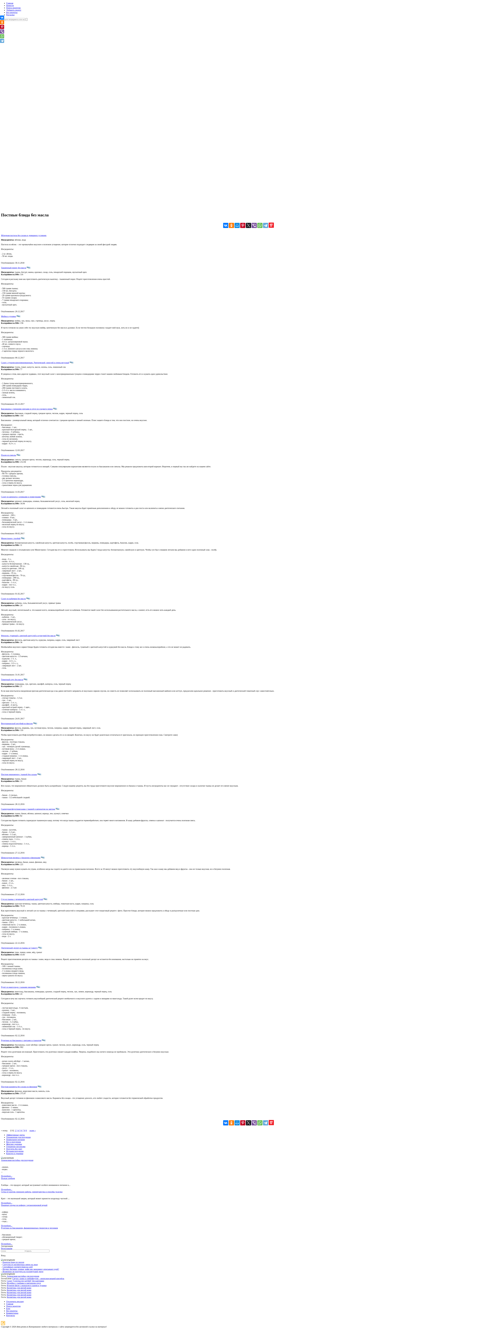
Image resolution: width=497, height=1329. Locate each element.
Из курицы (16, 52)
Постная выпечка (19, 122)
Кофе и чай (16, 164)
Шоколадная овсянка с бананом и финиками (20, 858)
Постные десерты (19, 108)
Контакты (10, 1315)
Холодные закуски (19, 153)
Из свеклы (16, 80)
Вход (3, 1255)
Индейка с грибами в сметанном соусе (24, 1283)
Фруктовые (16, 98)
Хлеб (13, 126)
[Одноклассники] (231, 225)
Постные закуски (19, 150)
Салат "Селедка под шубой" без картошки (25, 1281)
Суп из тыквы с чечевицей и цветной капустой (22, 899)
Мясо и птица (17, 190)
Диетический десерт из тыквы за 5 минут (19, 948)
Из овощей (16, 56)
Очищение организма (15, 1146)
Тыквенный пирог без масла (13, 268)
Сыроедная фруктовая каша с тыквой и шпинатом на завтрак (28, 809)
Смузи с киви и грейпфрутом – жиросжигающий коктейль (38, 1278)
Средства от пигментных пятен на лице (20, 1264)
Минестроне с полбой (10, 538)
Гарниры (15, 42)
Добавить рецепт (13, 10)
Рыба (13, 195)
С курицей (16, 91)
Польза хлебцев (8, 1178)
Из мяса (14, 54)
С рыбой (15, 96)
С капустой (16, 36)
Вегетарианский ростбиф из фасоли (17, 723)
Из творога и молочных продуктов (26, 61)
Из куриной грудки (19, 49)
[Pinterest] (242, 225)
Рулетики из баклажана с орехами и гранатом (21, 1040)
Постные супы (17, 33)
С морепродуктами (19, 94)
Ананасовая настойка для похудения (17, 1160)
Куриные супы (17, 29)
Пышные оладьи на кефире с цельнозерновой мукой (24, 1205)
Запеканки (16, 115)
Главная (9, 3)
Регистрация (6, 1248)
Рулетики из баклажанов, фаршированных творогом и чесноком (29, 1228)
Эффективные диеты (15, 1135)
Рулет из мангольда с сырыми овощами (18, 987)
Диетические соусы (20, 206)
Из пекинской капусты (21, 77)
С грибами (16, 89)
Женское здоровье (14, 1144)
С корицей (16, 167)
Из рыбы (15, 59)
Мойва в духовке (8, 316)
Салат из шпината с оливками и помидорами (21, 497)
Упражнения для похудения (18, 1137)
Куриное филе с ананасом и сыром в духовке (27, 1285)
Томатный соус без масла (12, 679)
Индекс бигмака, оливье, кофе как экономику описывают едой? (31, 1269)
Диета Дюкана (17, 202)
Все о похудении (13, 1142)
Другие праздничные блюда (23, 176)
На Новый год (17, 178)
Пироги (14, 119)
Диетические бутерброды (22, 148)
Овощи (14, 192)
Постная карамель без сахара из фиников (19, 1087)
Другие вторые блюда (21, 45)
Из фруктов (16, 105)
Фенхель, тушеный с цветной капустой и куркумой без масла (28, 636)
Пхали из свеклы (8, 455)
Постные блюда (18, 68)
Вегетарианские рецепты (22, 199)
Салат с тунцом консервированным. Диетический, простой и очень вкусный (35, 363)
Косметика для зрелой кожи (19, 1288)
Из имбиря (16, 157)
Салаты (14, 181)
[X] (248, 225)
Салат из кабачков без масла (13, 599)
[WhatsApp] (259, 225)
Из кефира (16, 160)
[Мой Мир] (237, 225)
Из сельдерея (17, 26)
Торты (14, 124)
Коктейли (15, 162)
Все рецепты (11, 12)
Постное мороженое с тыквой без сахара (19, 774)
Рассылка (10, 15)
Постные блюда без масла (22, 209)
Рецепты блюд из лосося (13, 1262)
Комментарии (12, 1313)
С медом (15, 171)
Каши (13, 66)
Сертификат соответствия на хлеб (18, 1267)
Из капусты (16, 47)
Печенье (15, 117)
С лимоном (16, 169)
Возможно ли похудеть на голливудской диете (23, 1271)
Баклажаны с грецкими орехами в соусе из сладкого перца (27, 409)
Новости (10, 5)
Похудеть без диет (14, 1149)
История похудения (14, 1151)
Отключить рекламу (15, 1301)
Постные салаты (18, 87)
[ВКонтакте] (225, 225)
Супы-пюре (16, 38)
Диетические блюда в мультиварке (26, 204)
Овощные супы (18, 31)
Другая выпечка (18, 112)
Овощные (15, 84)
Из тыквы (15, 63)
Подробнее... (6, 1176)
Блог (8, 1308)
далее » (32, 1130)
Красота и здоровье (14, 1153)
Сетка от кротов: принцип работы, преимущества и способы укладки (32, 1192)
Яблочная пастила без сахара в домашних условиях (23, 235)
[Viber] (254, 225)
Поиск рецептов (13, 8)
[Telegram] (265, 225)
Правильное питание (15, 1139)
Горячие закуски (18, 146)
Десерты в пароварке (20, 185)
